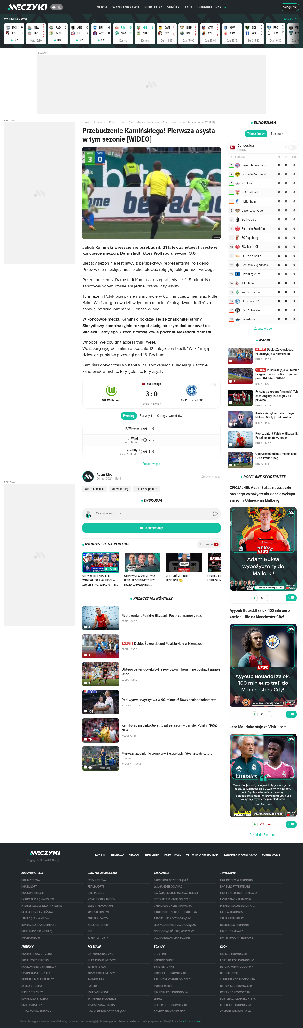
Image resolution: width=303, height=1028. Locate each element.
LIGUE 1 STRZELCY (31, 1005)
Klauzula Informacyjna (240, 854)
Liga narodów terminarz (236, 938)
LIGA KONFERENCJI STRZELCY (38, 967)
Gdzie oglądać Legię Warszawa (174, 931)
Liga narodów (30, 938)
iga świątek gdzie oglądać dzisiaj (176, 893)
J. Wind (133, 438)
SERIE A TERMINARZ (232, 918)
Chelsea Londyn (98, 918)
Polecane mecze (98, 992)
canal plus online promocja (173, 906)
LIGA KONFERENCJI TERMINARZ (238, 893)
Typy (188, 7)
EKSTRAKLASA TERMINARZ (235, 899)
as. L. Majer (131, 442)
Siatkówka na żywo (100, 954)
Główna (87, 122)
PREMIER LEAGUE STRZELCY (37, 979)
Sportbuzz (153, 7)
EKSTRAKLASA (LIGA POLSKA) (38, 899)
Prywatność (172, 854)
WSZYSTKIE (291, 19)
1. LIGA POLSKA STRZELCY (36, 1011)
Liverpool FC (96, 893)
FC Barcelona (97, 880)
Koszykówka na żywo (102, 973)
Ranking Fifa (96, 979)
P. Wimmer (132, 429)
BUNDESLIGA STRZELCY (35, 999)
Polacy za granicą (146, 488)
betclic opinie (229, 973)
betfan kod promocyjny (236, 986)
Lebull (158, 999)
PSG (90, 931)
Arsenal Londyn (98, 912)
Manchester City (99, 925)
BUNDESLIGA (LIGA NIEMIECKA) (39, 925)
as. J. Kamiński (128, 453)
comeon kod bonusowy (235, 1011)
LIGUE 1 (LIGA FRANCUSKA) (36, 931)
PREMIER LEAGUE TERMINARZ (237, 906)
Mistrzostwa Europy (101, 1005)
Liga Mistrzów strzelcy (37, 954)
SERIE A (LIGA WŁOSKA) (35, 918)
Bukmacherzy (209, 7)
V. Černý (132, 450)
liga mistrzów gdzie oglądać (107, 1011)
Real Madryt (96, 887)
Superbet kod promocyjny (237, 979)
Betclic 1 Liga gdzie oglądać (172, 918)
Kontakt (101, 854)
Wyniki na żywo (125, 7)
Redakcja (117, 854)
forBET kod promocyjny (170, 973)
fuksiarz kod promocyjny (171, 992)
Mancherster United (101, 899)
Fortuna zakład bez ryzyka (238, 999)
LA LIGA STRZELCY (32, 986)
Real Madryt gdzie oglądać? (173, 979)
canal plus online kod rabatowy (175, 912)
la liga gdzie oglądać (168, 887)
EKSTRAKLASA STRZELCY (36, 973)
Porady (93, 986)
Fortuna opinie (164, 960)
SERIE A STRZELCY (32, 992)
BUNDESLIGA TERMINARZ (234, 925)
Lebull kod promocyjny (236, 1005)
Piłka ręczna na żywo (102, 960)
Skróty (173, 7)
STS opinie (160, 954)
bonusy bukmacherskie (169, 1011)
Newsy (102, 7)
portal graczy (272, 854)
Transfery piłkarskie (102, 999)
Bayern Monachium (100, 906)
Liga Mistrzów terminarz (236, 880)
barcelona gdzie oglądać (171, 880)
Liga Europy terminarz (235, 887)
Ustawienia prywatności (202, 854)
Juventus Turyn (98, 938)
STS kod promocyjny (234, 954)
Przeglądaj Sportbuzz (263, 834)
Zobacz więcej (263, 328)
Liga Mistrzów (30, 880)
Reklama (134, 854)
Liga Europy (29, 887)
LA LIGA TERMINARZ (231, 912)
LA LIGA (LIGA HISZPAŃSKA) (37, 912)
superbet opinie (164, 967)
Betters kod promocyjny (170, 1005)
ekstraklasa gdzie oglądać (172, 899)
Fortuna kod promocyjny (237, 960)
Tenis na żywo (97, 967)
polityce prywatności (192, 1021)
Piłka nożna (116, 122)
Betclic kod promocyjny (236, 967)
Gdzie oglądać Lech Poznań (172, 938)
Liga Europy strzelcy (35, 960)
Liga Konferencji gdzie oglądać (175, 925)
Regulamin (152, 854)
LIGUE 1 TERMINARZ (231, 931)
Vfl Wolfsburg (120, 488)
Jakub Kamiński (94, 488)
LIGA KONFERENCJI (32, 893)
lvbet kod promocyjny (235, 992)
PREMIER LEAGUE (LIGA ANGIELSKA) (41, 906)
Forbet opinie (163, 986)
